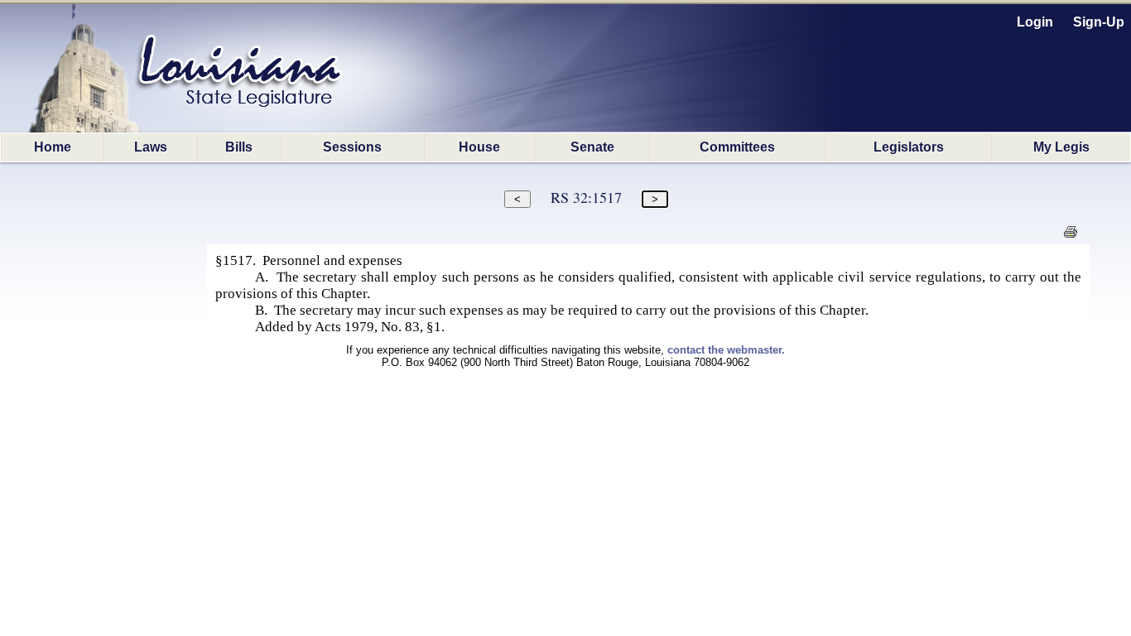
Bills (239, 147)
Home (52, 147)
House (479, 147)
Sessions (352, 147)
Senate (592, 147)
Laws (150, 147)
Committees (737, 147)
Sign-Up (1098, 22)
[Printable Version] (1070, 236)
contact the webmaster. (726, 350)
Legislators (909, 147)
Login (1035, 22)
